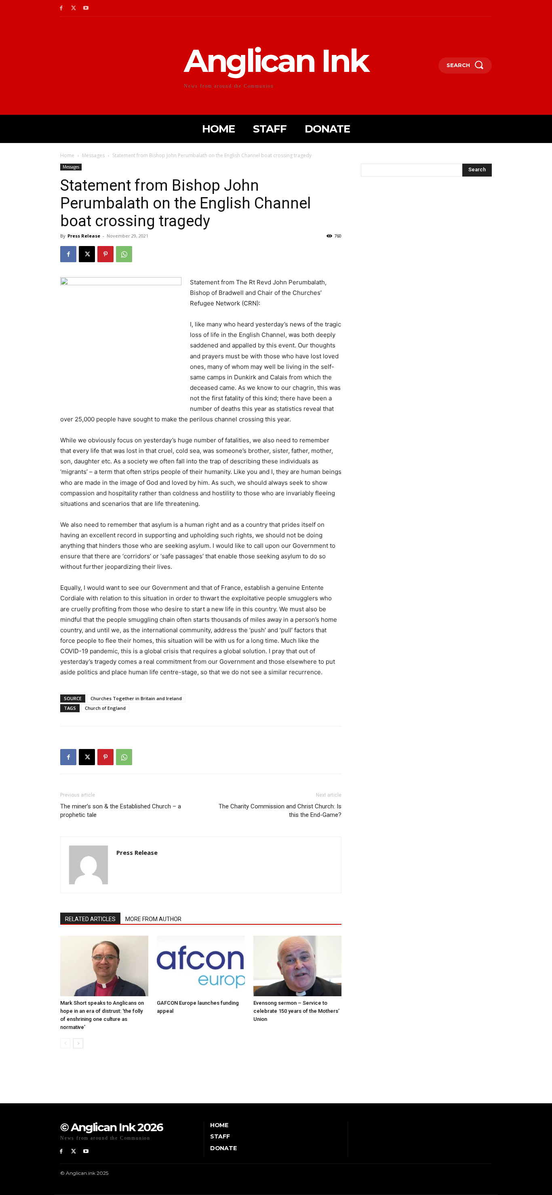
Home (67, 155)
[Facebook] (61, 8)
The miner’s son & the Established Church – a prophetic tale (120, 810)
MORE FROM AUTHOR (153, 919)
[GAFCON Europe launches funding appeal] (201, 966)
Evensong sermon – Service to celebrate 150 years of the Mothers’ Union (296, 1011)
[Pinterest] (105, 254)
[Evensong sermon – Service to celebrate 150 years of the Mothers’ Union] (297, 966)
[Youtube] (86, 8)
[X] (74, 8)
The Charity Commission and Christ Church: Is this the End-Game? (280, 810)
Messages (93, 155)
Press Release (83, 236)
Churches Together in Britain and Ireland (136, 698)
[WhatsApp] (124, 254)
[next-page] (78, 1043)
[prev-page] (65, 1043)
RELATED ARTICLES (90, 919)
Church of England (105, 708)
